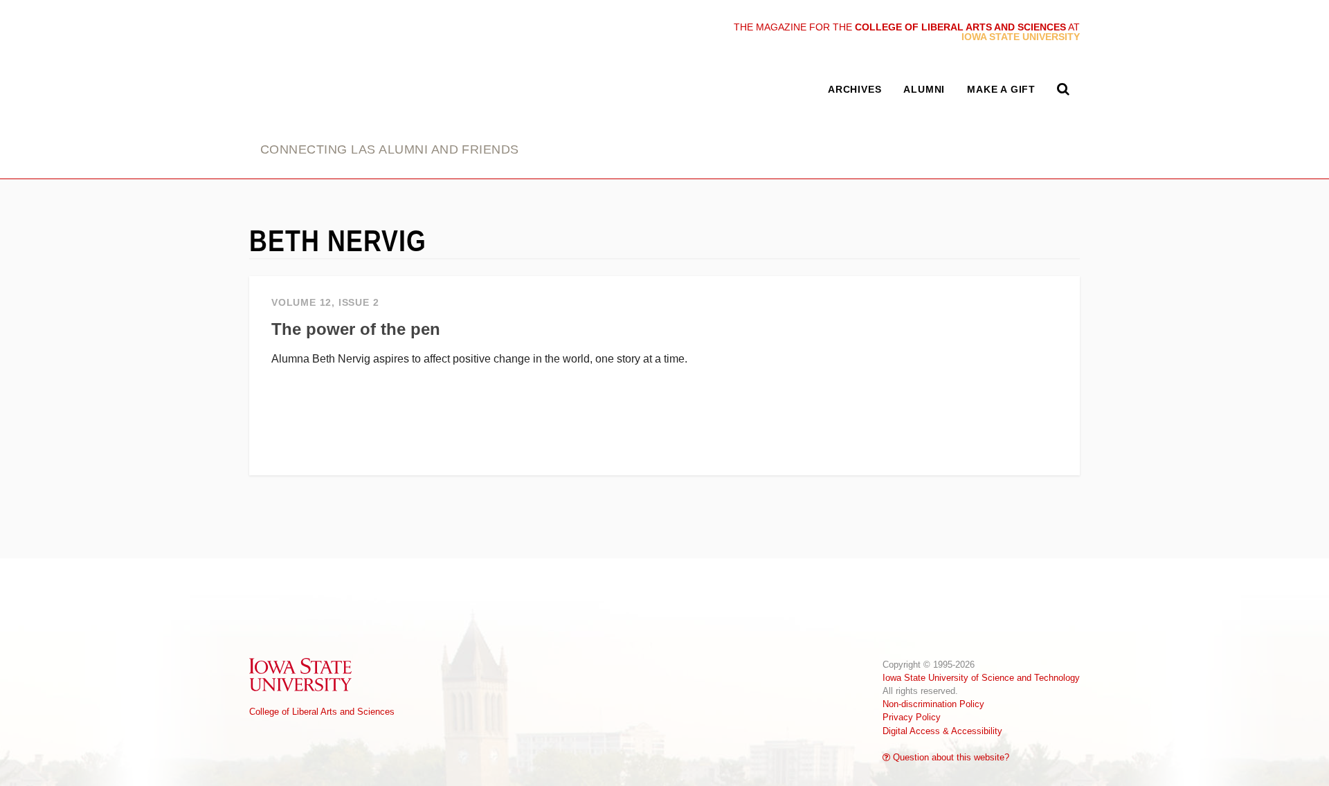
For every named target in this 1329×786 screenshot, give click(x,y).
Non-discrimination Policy (933, 704)
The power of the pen (355, 329)
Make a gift (1001, 89)
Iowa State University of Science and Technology (981, 678)
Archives (854, 89)
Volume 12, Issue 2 (325, 303)
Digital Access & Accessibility (942, 731)
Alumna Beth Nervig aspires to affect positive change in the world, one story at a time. (479, 359)
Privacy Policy (912, 717)
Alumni (924, 89)
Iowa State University (301, 674)
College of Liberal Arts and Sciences (322, 711)
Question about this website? (949, 757)
